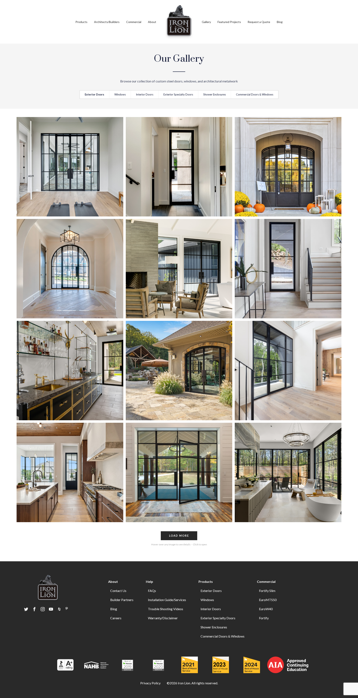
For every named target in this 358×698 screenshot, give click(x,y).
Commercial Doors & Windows (254, 94)
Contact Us (118, 591)
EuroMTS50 (268, 600)
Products (205, 581)
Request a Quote (259, 22)
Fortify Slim (267, 591)
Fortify (264, 618)
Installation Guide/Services (167, 600)
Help (149, 581)
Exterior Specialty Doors (178, 94)
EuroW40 (266, 609)
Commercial (133, 22)
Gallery (206, 22)
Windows (120, 94)
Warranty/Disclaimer (163, 618)
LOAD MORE (179, 535)
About (152, 22)
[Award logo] (65, 665)
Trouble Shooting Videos (165, 609)
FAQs (152, 591)
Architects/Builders (107, 22)
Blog (280, 22)
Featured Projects (229, 22)
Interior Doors (144, 94)
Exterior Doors (94, 94)
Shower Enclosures (214, 94)
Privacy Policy (150, 683)
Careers (115, 618)
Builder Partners (121, 600)
